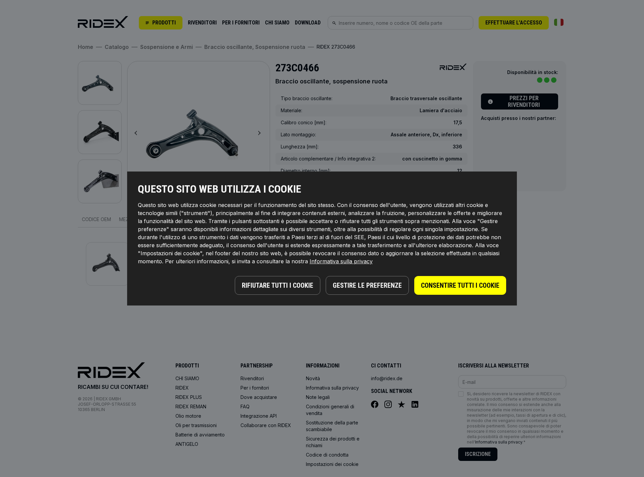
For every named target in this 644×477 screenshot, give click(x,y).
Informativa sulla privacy (341, 261)
